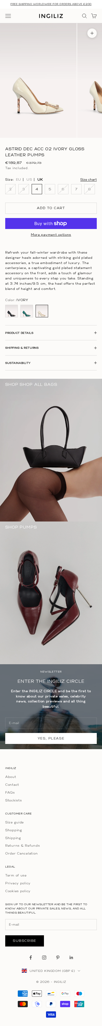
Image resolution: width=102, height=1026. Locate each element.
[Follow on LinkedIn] (71, 957)
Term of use (16, 875)
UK (40, 179)
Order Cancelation (21, 853)
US (29, 179)
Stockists (13, 800)
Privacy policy (18, 883)
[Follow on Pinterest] (57, 957)
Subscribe (24, 941)
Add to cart (51, 208)
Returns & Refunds (22, 845)
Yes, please (51, 738)
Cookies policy (18, 891)
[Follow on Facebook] (30, 957)
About (10, 777)
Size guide (14, 822)
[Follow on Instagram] (44, 957)
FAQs (10, 792)
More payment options (51, 235)
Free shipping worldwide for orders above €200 (50, 4)
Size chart (88, 179)
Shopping (13, 830)
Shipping (13, 838)
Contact (12, 785)
